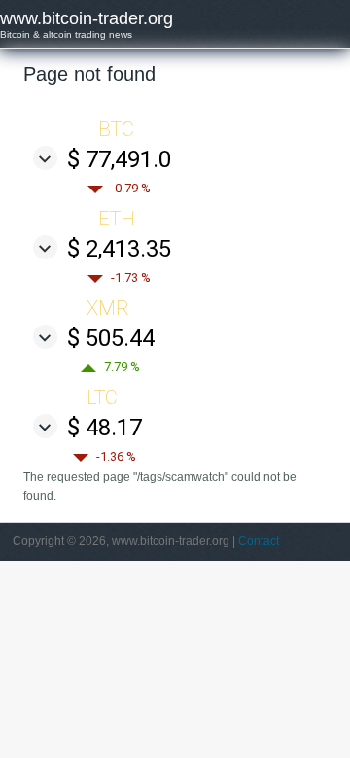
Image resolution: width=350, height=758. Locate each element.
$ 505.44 (111, 338)
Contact (258, 541)
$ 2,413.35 (119, 248)
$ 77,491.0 (119, 159)
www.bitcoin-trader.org (86, 18)
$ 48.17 (104, 427)
